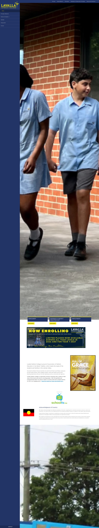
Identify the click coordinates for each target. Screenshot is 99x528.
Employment (3, 22)
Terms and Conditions (91, 1)
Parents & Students (5, 16)
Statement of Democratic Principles (78, 1)
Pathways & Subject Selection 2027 (56, 319)
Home (3, 10)
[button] (97, 1)
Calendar (2, 19)
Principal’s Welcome (5, 13)
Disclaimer (67, 1)
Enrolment (32, 318)
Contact (2, 25)
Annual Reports (60, 1)
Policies (53, 1)
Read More (31, 323)
